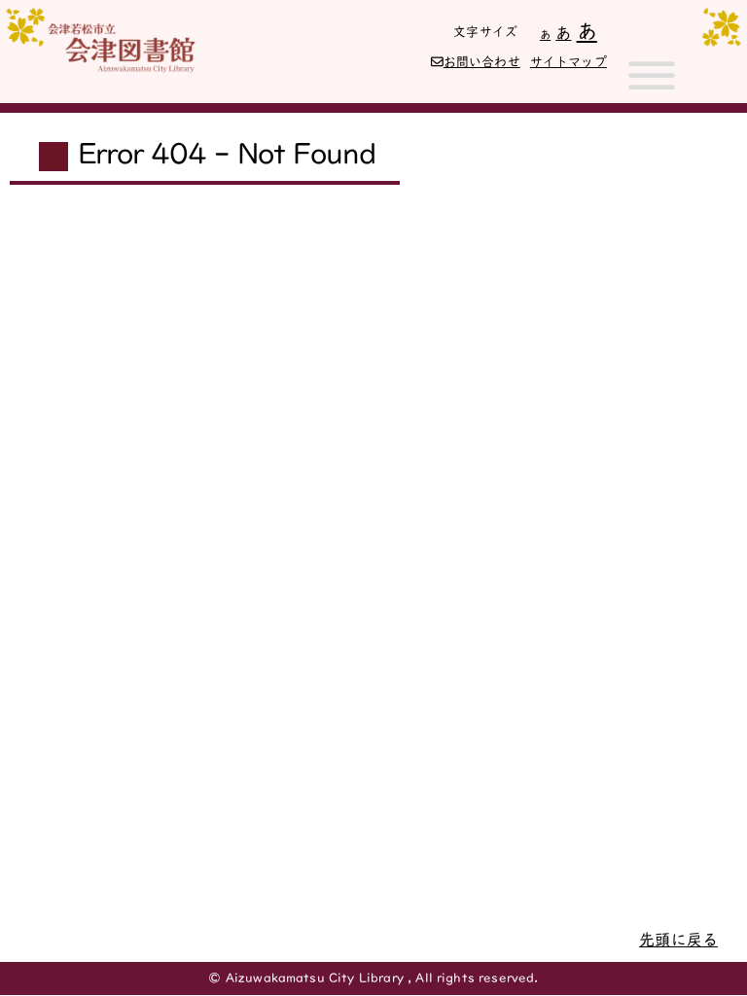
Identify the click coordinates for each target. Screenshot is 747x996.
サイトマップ (568, 61)
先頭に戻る (678, 939)
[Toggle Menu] (651, 83)
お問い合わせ (482, 61)
